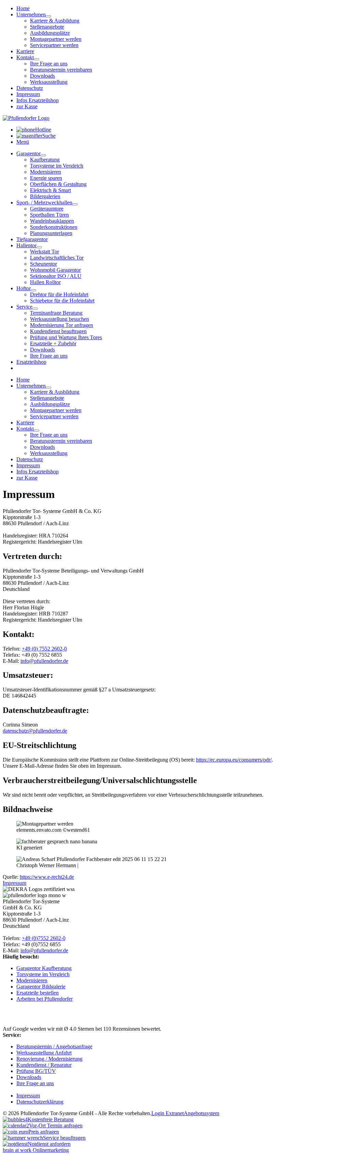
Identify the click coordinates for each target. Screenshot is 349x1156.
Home (23, 8)
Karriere (25, 51)
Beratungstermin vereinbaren (61, 70)
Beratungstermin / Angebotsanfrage (54, 1046)
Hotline (43, 129)
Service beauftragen (64, 1138)
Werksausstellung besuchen (59, 319)
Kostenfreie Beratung (51, 1119)
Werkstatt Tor (44, 251)
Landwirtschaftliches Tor (57, 258)
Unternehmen (31, 14)
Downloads (42, 76)
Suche (49, 136)
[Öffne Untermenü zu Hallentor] (39, 247)
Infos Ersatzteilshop (37, 100)
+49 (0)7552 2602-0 (43, 938)
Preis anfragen (43, 1132)
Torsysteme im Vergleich (56, 166)
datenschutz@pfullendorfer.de (35, 731)
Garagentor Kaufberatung (44, 968)
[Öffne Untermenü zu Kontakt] (36, 59)
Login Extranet (167, 1113)
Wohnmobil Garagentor (55, 270)
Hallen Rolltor (45, 282)
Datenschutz (29, 88)
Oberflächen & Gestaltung (58, 184)
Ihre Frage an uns (48, 63)
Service (24, 307)
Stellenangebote (47, 27)
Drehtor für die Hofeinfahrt (59, 294)
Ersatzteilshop (31, 362)
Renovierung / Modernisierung (49, 1059)
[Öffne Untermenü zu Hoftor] (33, 290)
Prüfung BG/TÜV (36, 1071)
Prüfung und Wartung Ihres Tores (66, 337)
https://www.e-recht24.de (47, 877)
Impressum (28, 94)
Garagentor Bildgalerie (40, 986)
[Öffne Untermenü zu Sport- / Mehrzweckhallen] (75, 204)
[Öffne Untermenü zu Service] (35, 309)
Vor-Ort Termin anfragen (55, 1125)
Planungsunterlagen (51, 233)
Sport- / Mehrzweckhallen (44, 202)
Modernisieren (45, 172)
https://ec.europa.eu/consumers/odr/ (234, 760)
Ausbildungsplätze (50, 33)
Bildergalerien (45, 196)
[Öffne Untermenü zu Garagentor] (43, 155)
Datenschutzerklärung (39, 1102)
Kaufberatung (45, 159)
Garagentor (28, 153)
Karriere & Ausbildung (54, 21)
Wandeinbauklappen (52, 221)
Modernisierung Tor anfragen (61, 325)
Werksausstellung (48, 82)
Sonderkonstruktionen (53, 227)
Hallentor (26, 245)
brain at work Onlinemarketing (36, 1150)
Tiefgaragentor (32, 239)
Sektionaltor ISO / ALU (55, 276)
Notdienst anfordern (49, 1144)
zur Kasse (26, 106)
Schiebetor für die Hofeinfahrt (62, 300)
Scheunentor (43, 264)
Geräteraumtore (46, 209)
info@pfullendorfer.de (44, 661)
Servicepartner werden (54, 45)
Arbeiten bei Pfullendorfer (44, 999)
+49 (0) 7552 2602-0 (44, 649)
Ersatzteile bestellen (37, 993)
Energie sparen (46, 178)
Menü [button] (22, 142)
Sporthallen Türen (49, 215)
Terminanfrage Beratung (56, 313)
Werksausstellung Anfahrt (44, 1053)
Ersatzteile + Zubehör (53, 343)
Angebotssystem (201, 1113)
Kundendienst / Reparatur (44, 1065)
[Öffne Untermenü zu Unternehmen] (48, 16)
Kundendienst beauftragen (58, 331)
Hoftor (23, 288)
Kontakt (25, 57)
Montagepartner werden (55, 39)
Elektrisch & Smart (50, 190)
